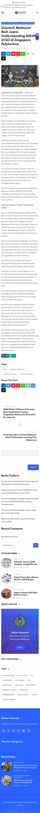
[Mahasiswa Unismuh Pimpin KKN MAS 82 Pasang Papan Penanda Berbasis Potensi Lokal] (6, 780)
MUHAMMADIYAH (8, 695)
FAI (32, 675)
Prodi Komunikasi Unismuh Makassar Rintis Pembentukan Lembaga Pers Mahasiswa (20, 437)
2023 (4, 369)
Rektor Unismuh (23, 695)
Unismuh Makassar (27, 374)
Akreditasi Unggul (8, 675)
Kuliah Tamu (19, 685)
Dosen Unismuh (22, 675)
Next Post (30, 432)
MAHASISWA (30, 685)
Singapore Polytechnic (17, 369)
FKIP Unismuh (7, 685)
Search (33, 467)
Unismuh (34, 695)
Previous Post (11, 406)
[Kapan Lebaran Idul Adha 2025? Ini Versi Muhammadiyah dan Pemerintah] (6, 594)
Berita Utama (19, 559)
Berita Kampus (19, 589)
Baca (20, 647)
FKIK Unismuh (19, 680)
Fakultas (17, 775)
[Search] (37, 12)
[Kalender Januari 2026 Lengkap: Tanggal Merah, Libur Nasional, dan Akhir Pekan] (6, 563)
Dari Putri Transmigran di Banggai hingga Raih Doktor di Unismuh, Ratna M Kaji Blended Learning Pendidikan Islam (20, 501)
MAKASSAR (23, 690)
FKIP (29, 680)
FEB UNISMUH (7, 680)
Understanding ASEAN (10, 374)
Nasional (17, 574)
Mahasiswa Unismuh (9, 690)
